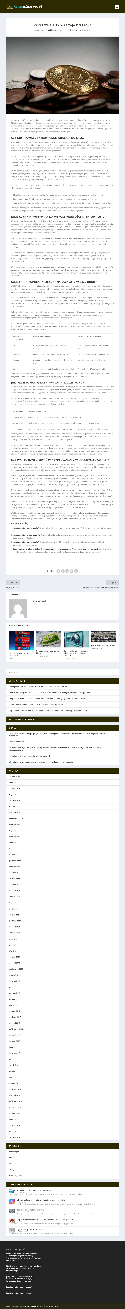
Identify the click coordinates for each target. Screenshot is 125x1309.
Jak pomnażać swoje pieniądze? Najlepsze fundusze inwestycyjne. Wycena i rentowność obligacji (55, 549)
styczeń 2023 (14, 879)
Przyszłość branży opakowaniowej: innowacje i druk (30, 756)
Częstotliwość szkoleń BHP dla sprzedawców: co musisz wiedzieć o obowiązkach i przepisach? (48, 710)
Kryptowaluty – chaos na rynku (26, 535)
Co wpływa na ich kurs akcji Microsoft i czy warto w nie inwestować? (38, 686)
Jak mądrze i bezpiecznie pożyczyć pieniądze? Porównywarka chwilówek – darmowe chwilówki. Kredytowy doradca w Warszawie (58, 734)
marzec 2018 (14, 999)
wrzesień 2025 (15, 824)
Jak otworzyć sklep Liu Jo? (103, 645)
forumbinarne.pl (51, 30)
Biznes (74, 30)
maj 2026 (12, 794)
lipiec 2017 (13, 1047)
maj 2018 (12, 987)
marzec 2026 (14, 806)
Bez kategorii (14, 1151)
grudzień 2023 (15, 861)
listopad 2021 (14, 891)
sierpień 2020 (14, 933)
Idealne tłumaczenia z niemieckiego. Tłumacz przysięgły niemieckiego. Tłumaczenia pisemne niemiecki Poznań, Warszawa (23, 1256)
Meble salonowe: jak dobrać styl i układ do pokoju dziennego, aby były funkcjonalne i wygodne (49, 692)
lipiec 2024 (13, 842)
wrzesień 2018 (15, 975)
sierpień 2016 (14, 1113)
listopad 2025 (14, 812)
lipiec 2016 (13, 1119)
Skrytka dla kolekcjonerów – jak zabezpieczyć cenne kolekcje (76, 653)
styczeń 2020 (14, 957)
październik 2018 (16, 969)
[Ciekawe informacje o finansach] (21, 640)
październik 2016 (16, 1101)
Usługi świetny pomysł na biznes (47, 652)
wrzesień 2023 (15, 866)
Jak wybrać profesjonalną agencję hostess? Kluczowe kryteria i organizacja (41, 762)
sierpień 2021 (14, 897)
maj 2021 (12, 903)
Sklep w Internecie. (17, 742)
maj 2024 (12, 849)
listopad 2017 (14, 1023)
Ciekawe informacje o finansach (18, 654)
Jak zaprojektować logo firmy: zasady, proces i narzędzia (41, 1200)
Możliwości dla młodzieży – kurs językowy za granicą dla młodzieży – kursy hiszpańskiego (24, 1268)
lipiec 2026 (13, 782)
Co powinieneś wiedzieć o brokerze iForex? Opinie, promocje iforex (45, 1220)
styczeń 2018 (14, 1011)
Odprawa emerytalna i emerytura (31, 1210)
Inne (10, 1164)
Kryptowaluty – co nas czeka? (26, 528)
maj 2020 (12, 945)
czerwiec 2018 (14, 981)
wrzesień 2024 (15, 836)
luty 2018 (12, 1005)
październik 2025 (16, 818)
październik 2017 (16, 1029)
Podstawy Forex (15, 1176)
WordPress (53, 1306)
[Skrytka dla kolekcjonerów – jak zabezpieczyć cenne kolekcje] (76, 639)
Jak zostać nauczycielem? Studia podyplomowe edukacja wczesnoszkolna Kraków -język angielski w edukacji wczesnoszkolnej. (55, 749)
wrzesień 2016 (15, 1107)
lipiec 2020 (13, 939)
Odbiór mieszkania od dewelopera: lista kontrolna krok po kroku (36, 704)
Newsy (11, 1170)
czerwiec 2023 (14, 872)
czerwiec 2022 (14, 885)
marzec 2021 (14, 909)
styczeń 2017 (14, 1083)
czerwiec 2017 (14, 1053)
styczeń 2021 (14, 915)
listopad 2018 (14, 963)
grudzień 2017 (15, 1017)
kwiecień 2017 (14, 1065)
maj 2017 (12, 1059)
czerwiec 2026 (14, 788)
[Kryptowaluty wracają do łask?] (62, 75)
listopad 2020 (14, 927)
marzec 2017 (14, 1071)
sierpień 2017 (14, 1041)
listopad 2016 (14, 1095)
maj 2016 (12, 1131)
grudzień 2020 (15, 921)
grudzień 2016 (15, 1089)
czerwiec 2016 (14, 1125)
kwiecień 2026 (14, 800)
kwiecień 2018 (14, 993)
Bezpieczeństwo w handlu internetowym (34, 1190)
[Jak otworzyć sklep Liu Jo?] (103, 636)
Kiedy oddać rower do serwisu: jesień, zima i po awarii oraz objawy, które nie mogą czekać (47, 698)
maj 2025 (12, 830)
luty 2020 (12, 951)
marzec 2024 (14, 855)
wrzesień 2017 (15, 1035)
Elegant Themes (31, 1306)
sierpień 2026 (14, 776)
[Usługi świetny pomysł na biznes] (48, 639)
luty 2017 (12, 1077)
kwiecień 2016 (14, 1137)
